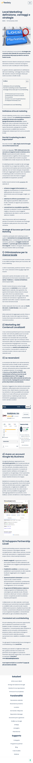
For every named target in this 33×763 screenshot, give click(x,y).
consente (22, 182)
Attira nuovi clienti (16, 681)
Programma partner (17, 744)
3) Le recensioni (9, 97)
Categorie (16, 740)
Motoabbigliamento (12, 658)
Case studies (17, 751)
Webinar (16, 754)
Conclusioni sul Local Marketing (12, 104)
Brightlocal (7, 372)
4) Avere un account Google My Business (15, 99)
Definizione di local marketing (11, 86)
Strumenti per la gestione (16, 717)
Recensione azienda (16, 700)
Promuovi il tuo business (16, 691)
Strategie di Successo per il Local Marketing (15, 89)
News (3, 21)
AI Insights (16, 728)
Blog (16, 747)
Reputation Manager (16, 714)
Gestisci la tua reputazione (16, 688)
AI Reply (16, 724)
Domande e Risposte (16, 711)
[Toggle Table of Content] (26, 81)
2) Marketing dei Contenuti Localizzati (14, 95)
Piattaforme (16, 731)
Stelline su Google (16, 721)
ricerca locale (9, 254)
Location (16, 707)
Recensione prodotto (16, 704)
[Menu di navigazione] (30, 2)
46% (15, 144)
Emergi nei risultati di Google (16, 684)
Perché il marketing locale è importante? (14, 88)
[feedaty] (6, 3)
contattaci (13, 398)
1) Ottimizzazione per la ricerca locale (14, 94)
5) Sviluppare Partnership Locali (13, 100)
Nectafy (11, 150)
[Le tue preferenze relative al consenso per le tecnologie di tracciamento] (30, 760)
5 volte (21, 270)
